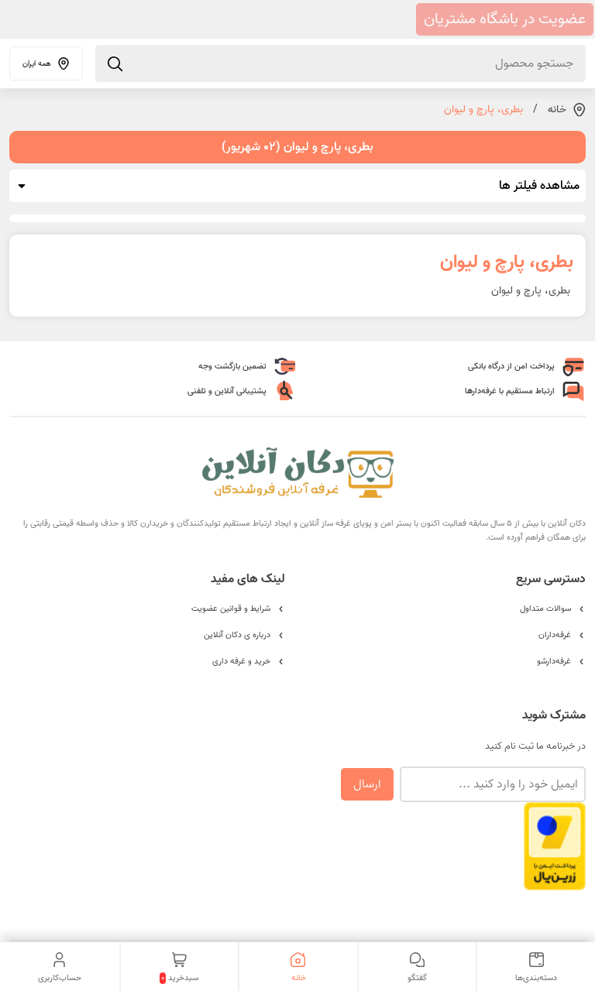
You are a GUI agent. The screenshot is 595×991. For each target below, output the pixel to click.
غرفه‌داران (554, 635)
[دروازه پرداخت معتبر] (555, 883)
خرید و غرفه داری (241, 661)
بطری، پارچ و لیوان (483, 109)
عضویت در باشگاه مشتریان (505, 19)
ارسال (367, 784)
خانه (557, 109)
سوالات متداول (545, 609)
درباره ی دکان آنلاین (237, 635)
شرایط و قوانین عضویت (230, 609)
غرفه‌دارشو (554, 661)
